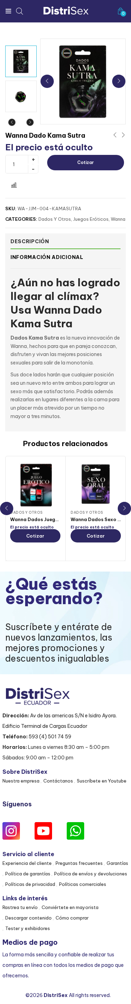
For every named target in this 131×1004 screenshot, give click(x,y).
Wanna (118, 219)
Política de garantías (27, 873)
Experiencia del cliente (27, 863)
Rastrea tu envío (20, 907)
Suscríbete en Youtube (101, 781)
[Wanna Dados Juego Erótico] (35, 484)
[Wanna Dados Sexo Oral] (96, 484)
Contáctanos (58, 781)
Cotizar (85, 162)
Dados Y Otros (54, 219)
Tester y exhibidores (27, 928)
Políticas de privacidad (30, 884)
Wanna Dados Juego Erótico (43, 519)
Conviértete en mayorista (70, 907)
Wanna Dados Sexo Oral (99, 519)
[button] (120, 11)
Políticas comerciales (82, 884)
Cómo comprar (72, 918)
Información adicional (46, 257)
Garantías (117, 863)
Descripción (29, 241)
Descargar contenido (28, 918)
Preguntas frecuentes (79, 863)
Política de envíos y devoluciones (90, 873)
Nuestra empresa (20, 781)
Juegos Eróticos (91, 219)
